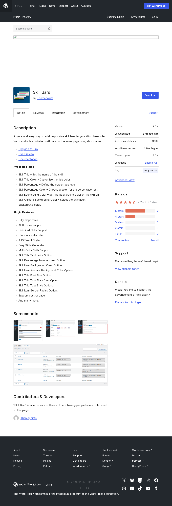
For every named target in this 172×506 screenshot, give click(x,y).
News (16, 455)
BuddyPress (140, 466)
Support (154, 112)
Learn (76, 450)
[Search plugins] (49, 28)
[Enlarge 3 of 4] (103, 324)
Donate (108, 460)
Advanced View (125, 180)
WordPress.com (142, 450)
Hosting (17, 460)
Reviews (38, 112)
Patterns (48, 466)
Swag (107, 466)
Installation (58, 112)
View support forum (127, 269)
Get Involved (109, 450)
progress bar (150, 170)
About (16, 450)
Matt (136, 455)
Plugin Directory (22, 16)
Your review (122, 240)
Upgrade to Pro (28, 149)
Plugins (47, 460)
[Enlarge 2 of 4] (71, 324)
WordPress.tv (82, 466)
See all (154, 240)
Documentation (27, 159)
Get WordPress (156, 5)
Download (150, 95)
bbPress (138, 460)
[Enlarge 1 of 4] (38, 324)
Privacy (17, 466)
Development (81, 112)
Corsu (49, 484)
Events (106, 455)
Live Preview (26, 154)
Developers (79, 460)
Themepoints (45, 98)
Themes (47, 455)
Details (21, 112)
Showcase (49, 450)
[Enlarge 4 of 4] (103, 348)
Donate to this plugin (128, 302)
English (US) (152, 162)
